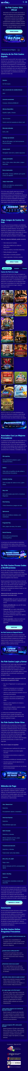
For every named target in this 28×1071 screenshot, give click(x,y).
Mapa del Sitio (17, 1044)
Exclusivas (16, 268)
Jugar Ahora (14, 31)
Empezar (14, 627)
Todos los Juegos (7, 268)
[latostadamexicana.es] (5, 1)
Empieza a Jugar (14, 902)
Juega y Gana (14, 262)
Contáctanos (10, 1044)
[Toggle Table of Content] (18, 50)
